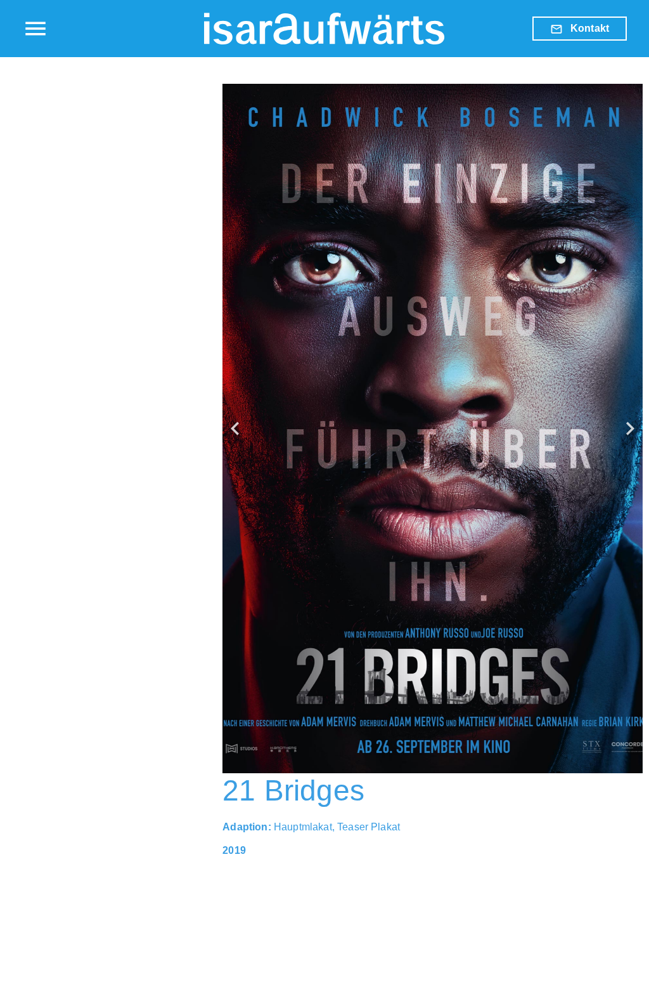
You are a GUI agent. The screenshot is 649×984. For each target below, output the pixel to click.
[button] (235, 428)
